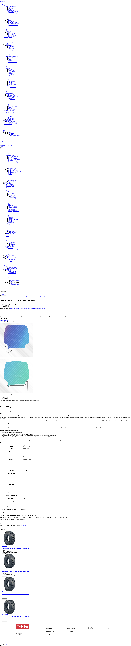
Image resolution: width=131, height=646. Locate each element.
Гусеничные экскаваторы (12, 271)
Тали (7, 101)
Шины (5, 5)
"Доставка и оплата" (23, 525)
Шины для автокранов (12, 18)
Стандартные (10, 57)
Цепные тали (10, 107)
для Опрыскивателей (12, 172)
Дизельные (10, 47)
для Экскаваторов (11, 12)
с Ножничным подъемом (12, 64)
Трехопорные (12, 196)
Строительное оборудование (9, 93)
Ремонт (11, 136)
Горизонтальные (11, 89)
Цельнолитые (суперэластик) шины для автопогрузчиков (20, 308)
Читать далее (4, 553)
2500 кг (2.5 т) (10, 60)
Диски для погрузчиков (8, 38)
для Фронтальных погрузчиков (13, 15)
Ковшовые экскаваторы (12, 127)
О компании (109, 627)
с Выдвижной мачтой (12, 222)
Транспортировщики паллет (13, 67)
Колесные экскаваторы (12, 126)
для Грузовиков (9, 41)
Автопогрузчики (11, 46)
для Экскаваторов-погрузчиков (13, 13)
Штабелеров (12, 283)
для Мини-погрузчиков (10, 40)
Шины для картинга (11, 36)
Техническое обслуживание (15, 135)
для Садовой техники (12, 27)
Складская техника (7, 44)
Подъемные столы (9, 77)
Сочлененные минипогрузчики (11, 122)
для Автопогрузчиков (10, 39)
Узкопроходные (11, 221)
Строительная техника (8, 124)
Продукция (6, 296)
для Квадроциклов (11, 33)
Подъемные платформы (12, 84)
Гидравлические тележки (71, 628)
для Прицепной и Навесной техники (14, 171)
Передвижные (10, 82)
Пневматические (11, 7)
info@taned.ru (19, 633)
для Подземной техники (12, 22)
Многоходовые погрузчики (13, 52)
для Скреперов (10, 19)
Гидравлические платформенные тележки (15, 80)
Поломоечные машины (10, 111)
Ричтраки (7, 90)
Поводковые (10, 73)
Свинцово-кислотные (12, 259)
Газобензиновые (11, 48)
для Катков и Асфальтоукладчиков (14, 159)
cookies (7, 644)
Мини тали (10, 108)
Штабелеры (8, 68)
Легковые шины (9, 30)
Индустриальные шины (10, 10)
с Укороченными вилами (12, 62)
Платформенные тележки (12, 86)
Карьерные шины (9, 20)
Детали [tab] (3, 310)
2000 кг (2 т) (10, 59)
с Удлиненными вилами (12, 61)
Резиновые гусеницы (8, 37)
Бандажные (10, 9)
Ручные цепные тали (12, 109)
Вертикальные (10, 234)
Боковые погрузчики (11, 53)
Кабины (9, 54)
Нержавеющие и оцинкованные (13, 65)
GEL (11, 115)
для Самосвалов (11, 21)
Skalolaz (7, 43)
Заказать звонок (2, 295)
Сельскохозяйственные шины (11, 24)
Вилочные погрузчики (10, 45)
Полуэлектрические (11, 70)
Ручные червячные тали (12, 104)
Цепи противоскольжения (8, 184)
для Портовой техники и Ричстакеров (14, 17)
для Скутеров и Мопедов (12, 35)
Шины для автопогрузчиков (11, 6)
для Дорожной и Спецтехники (11, 42)
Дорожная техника (7, 120)
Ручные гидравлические (12, 69)
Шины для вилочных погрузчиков (39, 308)
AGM (11, 116)
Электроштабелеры (11, 71)
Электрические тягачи (12, 92)
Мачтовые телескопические (13, 96)
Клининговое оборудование (9, 110)
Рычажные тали (11, 105)
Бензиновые (10, 49)
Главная (1, 296)
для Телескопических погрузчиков (14, 16)
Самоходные (10, 72)
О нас (3, 141)
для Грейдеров (10, 14)
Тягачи (7, 91)
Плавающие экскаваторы (12, 129)
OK (0, 645)
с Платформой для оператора (13, 74)
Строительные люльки (10, 94)
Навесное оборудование (12, 55)
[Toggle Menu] (0, 148)
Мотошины (8, 32)
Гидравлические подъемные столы (14, 78)
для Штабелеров (11, 118)
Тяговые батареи (9, 258)
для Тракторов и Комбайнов (13, 25)
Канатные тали (10, 102)
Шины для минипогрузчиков (13, 11)
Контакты (3, 142)
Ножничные (10, 98)
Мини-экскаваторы (11, 128)
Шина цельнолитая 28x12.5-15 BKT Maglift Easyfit (41, 296)
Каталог (3, 4)
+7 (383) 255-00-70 (3, 294)
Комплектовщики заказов (10, 233)
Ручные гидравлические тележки (12, 56)
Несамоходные (12, 97)
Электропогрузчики (11, 50)
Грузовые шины (9, 31)
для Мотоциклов (11, 34)
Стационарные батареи (10, 119)
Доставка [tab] (3, 311)
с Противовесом (11, 75)
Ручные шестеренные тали (13, 106)
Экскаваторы (8, 125)
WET (11, 114)
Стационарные (10, 83)
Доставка (3, 139)
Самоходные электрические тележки (12, 66)
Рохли (9, 58)
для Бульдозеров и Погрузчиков (13, 23)
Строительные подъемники (11, 95)
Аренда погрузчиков (91, 627)
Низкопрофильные (11, 81)
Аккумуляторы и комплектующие (10, 112)
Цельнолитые (10, 8)
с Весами (9, 208)
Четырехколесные (13, 87)
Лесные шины (8, 29)
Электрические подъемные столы (14, 79)
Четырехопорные (13, 197)
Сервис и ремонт (90, 628)
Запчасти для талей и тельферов (13, 103)
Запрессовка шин (11, 132)
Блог (3, 140)
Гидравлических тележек (14, 284)
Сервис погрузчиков (11, 133)
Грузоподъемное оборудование (9, 246)
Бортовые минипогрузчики (11, 121)
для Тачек (10, 28)
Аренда (3, 130)
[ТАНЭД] (2, 146)
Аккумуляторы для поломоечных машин (15, 117)
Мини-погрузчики (70, 631)
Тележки (7, 85)
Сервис (3, 131)
